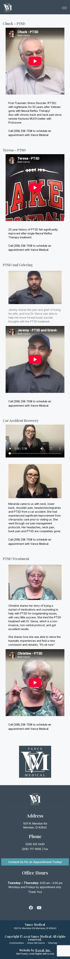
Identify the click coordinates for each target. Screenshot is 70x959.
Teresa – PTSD (14, 150)
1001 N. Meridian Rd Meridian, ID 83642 (35, 928)
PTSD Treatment (16, 558)
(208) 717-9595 (31, 849)
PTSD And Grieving (18, 265)
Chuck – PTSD (14, 23)
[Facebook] (31, 908)
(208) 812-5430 (35, 844)
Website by (35, 950)
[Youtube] (39, 908)
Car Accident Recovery (21, 420)
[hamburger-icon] (64, 8)
